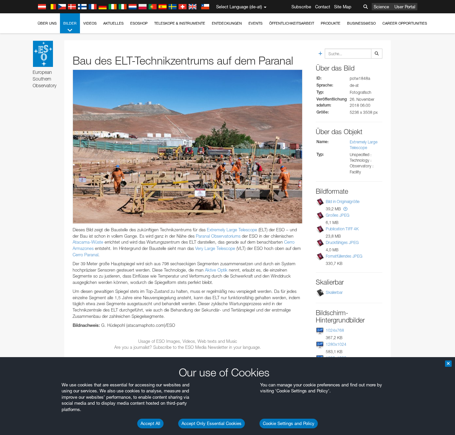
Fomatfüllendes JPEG (344, 256)
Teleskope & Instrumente (179, 23)
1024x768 (335, 330)
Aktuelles (113, 23)
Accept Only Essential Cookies (211, 423)
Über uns (47, 23)
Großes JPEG (337, 215)
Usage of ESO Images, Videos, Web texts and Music (187, 341)
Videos (90, 23)
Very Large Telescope (215, 248)
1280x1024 (336, 344)
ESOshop (139, 23)
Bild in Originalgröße (342, 201)
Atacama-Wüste (88, 242)
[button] (345, 208)
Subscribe (301, 6)
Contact (322, 6)
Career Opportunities (404, 23)
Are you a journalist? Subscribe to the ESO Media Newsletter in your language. (187, 347)
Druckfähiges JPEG (342, 242)
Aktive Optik (216, 270)
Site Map (342, 6)
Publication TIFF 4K (342, 228)
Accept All (150, 423)
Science (381, 6)
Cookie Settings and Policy (288, 423)
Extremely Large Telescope (232, 229)
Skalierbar (334, 292)
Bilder (70, 23)
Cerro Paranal (85, 254)
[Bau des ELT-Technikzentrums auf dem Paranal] (187, 146)
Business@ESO (361, 23)
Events (255, 23)
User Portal (404, 6)
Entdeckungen (227, 23)
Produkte (330, 23)
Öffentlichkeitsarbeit (291, 23)
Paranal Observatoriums (218, 236)
